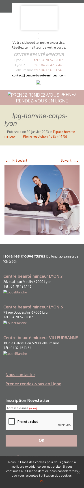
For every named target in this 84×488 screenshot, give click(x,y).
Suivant (70, 160)
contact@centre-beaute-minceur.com (38, 75)
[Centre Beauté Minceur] (39, 18)
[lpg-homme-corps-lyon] (42, 200)
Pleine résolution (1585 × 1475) (45, 136)
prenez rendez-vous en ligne (46, 97)
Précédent (15, 160)
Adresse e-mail (22, 408)
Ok (42, 481)
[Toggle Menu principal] (5, 6)
